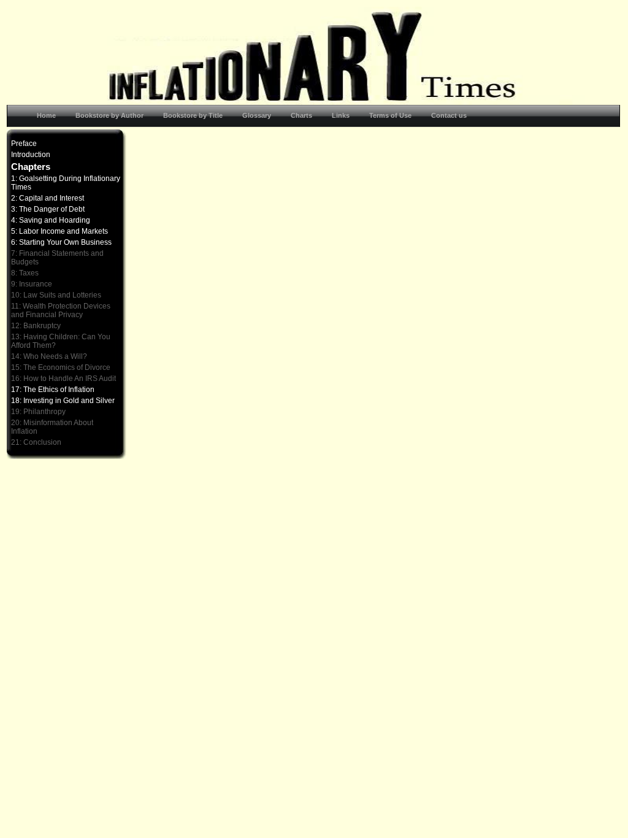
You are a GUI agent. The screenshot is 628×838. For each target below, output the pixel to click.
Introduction (30, 154)
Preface (24, 143)
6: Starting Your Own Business (61, 242)
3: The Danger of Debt (48, 209)
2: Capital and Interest (47, 198)
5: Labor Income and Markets (59, 231)
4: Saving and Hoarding (50, 220)
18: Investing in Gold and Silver (63, 400)
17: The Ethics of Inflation (52, 389)
